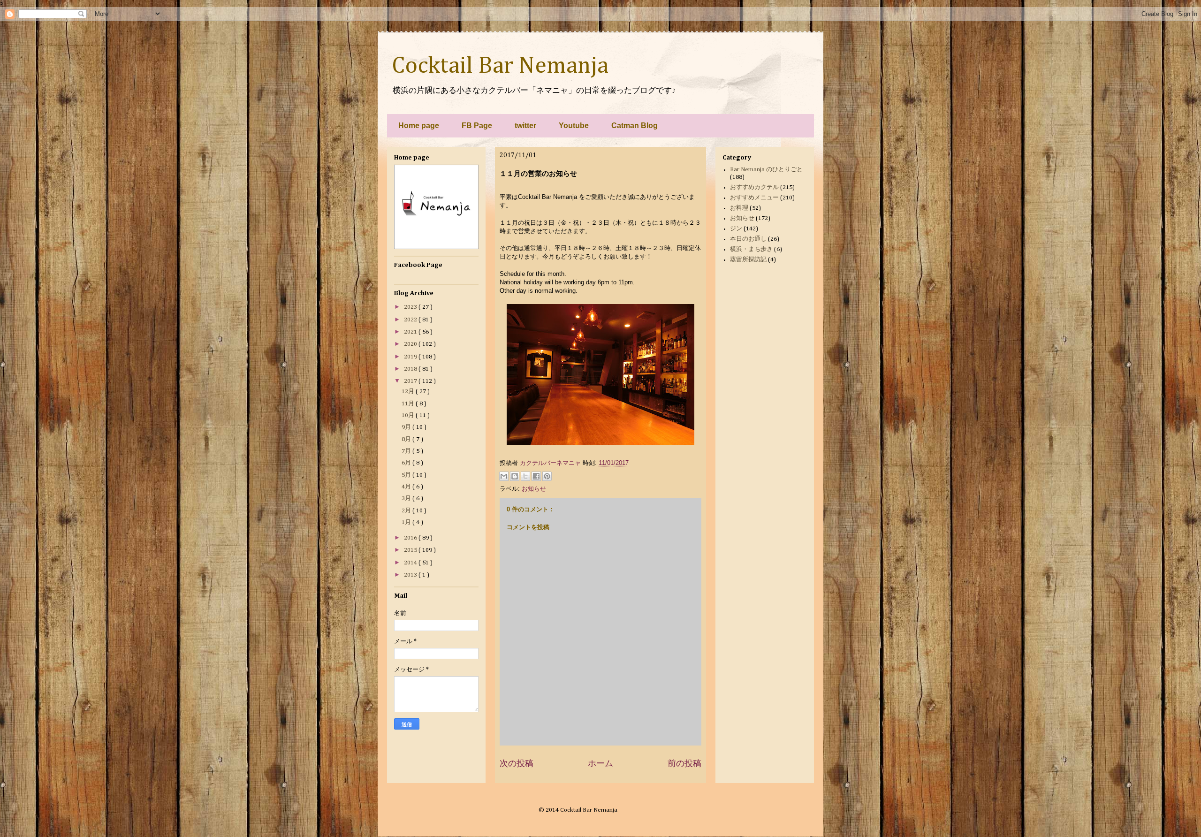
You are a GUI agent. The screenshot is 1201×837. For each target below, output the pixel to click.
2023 (411, 307)
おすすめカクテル (754, 187)
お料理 (739, 208)
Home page (418, 125)
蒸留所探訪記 (748, 260)
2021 (411, 332)
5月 (407, 475)
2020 (411, 344)
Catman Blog (634, 125)
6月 (407, 463)
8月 (407, 439)
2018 (411, 369)
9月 (407, 427)
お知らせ (534, 488)
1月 (407, 522)
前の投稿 (684, 763)
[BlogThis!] (514, 476)
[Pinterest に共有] (547, 476)
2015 (411, 550)
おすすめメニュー (754, 198)
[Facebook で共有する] (536, 476)
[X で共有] (525, 476)
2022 (411, 320)
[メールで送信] (504, 476)
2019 (411, 357)
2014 (411, 563)
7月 (407, 451)
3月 (407, 498)
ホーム (600, 763)
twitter (525, 125)
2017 (411, 381)
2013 (411, 575)
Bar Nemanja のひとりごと (766, 170)
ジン (736, 229)
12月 (409, 391)
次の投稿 (516, 763)
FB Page (477, 125)
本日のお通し (748, 239)
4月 (407, 487)
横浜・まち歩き (751, 249)
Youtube (574, 125)
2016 (411, 538)
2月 (407, 511)
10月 (409, 415)
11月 (409, 404)
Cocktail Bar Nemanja (500, 66)
